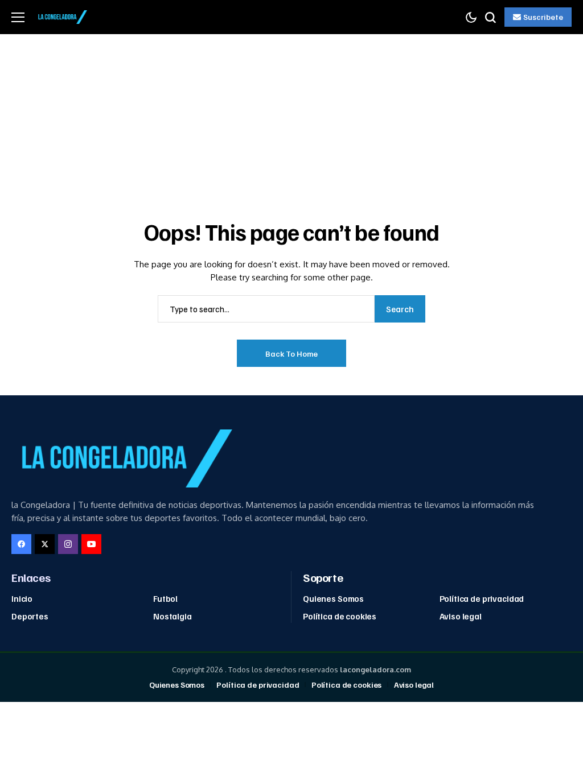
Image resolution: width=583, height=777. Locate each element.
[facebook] (21, 544)
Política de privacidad (482, 598)
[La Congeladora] (61, 17)
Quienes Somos (333, 598)
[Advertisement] (291, 119)
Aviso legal (461, 616)
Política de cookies (339, 616)
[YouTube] (91, 544)
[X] (45, 544)
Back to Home (291, 353)
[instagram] (68, 544)
